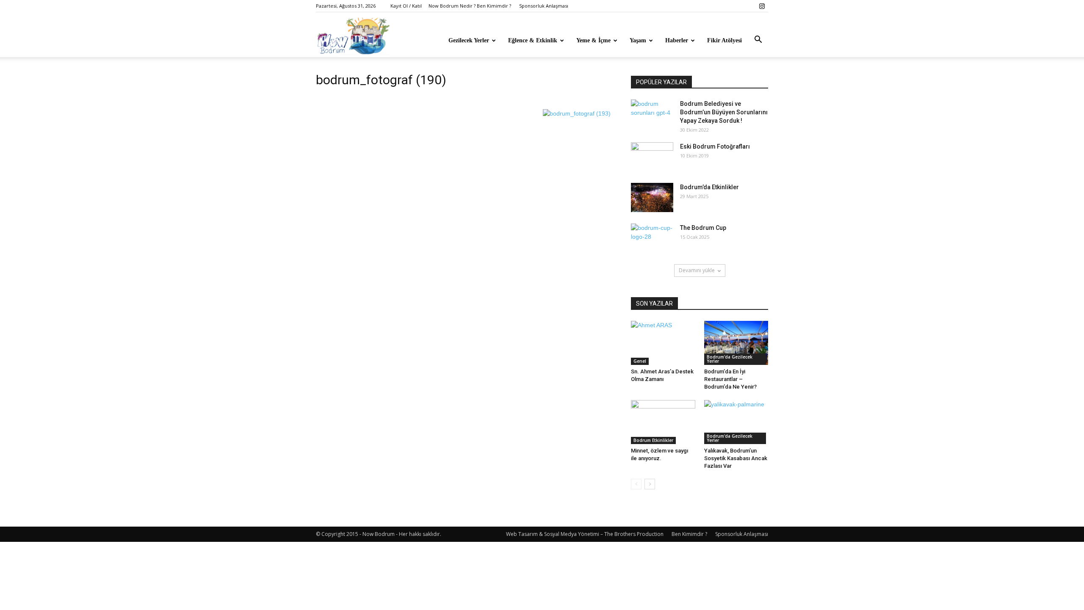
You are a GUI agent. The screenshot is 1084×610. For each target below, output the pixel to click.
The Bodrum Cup (703, 227)
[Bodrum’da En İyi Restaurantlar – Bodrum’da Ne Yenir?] (736, 343)
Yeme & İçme (593, 40)
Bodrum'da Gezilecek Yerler (729, 359)
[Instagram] (761, 6)
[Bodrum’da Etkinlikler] (652, 197)
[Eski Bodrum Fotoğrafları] (652, 157)
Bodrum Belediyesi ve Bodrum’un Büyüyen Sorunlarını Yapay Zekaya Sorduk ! (724, 112)
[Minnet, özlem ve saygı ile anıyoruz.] (663, 422)
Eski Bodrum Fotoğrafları (715, 146)
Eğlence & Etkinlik (532, 40)
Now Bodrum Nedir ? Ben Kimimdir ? (470, 6)
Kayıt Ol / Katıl (406, 6)
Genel (639, 361)
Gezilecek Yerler (468, 40)
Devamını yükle (697, 270)
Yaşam (638, 40)
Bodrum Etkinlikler (653, 440)
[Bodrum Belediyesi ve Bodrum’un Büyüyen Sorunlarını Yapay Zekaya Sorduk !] (652, 114)
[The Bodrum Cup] (652, 238)
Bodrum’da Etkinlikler (709, 187)
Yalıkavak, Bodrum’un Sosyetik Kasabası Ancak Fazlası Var (735, 458)
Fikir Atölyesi (724, 40)
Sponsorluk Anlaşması (543, 6)
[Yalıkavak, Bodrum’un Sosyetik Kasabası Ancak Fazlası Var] (736, 422)
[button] (758, 40)
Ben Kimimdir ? (689, 534)
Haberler (676, 40)
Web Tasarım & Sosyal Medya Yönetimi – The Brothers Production (585, 534)
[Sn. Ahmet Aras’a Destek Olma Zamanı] (663, 343)
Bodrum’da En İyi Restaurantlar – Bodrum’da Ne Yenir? (730, 379)
